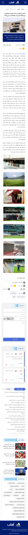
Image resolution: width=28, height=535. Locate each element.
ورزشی (22, 9)
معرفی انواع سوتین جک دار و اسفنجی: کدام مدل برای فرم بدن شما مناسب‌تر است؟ (15, 419)
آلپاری (23, 495)
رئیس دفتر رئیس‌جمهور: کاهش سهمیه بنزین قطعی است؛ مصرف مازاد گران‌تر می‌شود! (8, 446)
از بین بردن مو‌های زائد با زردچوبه (18, 402)
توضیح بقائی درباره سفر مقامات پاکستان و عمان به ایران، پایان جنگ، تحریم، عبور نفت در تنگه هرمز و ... (8, 472)
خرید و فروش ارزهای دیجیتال (18, 514)
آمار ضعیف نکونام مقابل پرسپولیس (17, 424)
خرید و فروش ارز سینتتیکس (18, 507)
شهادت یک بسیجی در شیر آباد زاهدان (17, 400)
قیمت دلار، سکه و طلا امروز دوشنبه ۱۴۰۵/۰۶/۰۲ (8, 463)
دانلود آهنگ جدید (7, 492)
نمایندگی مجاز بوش (14, 486)
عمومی (18, 9)
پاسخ (19, 363)
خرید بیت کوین (21, 483)
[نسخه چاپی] (21, 289)
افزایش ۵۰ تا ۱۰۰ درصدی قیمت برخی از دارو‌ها (9, 455)
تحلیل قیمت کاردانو (9, 504)
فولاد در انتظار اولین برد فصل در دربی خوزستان (15, 409)
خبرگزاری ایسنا (20, 278)
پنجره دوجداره (11, 483)
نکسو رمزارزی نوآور (20, 498)
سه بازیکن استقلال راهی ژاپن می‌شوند (17, 407)
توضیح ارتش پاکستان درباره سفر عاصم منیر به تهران (15, 397)
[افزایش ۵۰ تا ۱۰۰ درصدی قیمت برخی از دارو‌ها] (20, 455)
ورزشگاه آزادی (13, 293)
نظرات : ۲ (7, 9)
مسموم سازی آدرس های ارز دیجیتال (17, 501)
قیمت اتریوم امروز (20, 517)
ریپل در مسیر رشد (20, 504)
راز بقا (23, 486)
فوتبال (14, 296)
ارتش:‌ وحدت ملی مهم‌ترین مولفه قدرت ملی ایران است (15, 393)
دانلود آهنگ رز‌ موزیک (20, 489)
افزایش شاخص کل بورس (20, 427)
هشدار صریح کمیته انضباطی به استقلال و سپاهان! (14, 405)
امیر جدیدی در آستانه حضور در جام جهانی (16, 422)
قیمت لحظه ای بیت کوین (19, 511)
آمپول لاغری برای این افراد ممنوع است (17, 433)
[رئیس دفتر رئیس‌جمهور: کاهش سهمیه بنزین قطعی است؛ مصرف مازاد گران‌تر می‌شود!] (20, 446)
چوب (11, 489)
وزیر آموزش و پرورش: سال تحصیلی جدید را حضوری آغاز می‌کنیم (16, 430)
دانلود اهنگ (16, 495)
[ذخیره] (24, 289)
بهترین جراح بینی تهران (19, 492)
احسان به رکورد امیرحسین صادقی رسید (17, 416)
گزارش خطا (20, 286)
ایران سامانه (11, 533)
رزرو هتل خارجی (7, 495)
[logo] (14, 2)
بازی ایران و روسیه (20, 296)
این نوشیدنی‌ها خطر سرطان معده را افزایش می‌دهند (16, 412)
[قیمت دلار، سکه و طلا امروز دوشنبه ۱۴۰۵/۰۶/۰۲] (20, 463)
